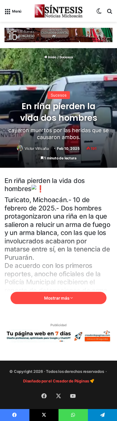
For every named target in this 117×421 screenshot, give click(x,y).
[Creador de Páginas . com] (58, 335)
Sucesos (66, 57)
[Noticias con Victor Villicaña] (58, 11)
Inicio (51, 57)
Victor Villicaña (37, 148)
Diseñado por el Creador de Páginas (56, 381)
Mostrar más (57, 298)
